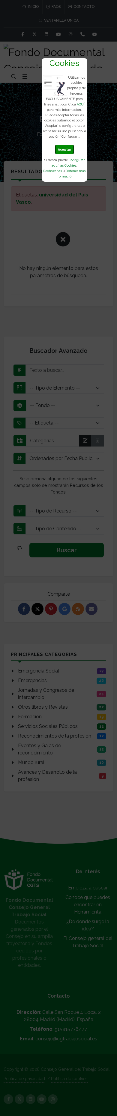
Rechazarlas (52, 171)
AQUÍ (81, 104)
